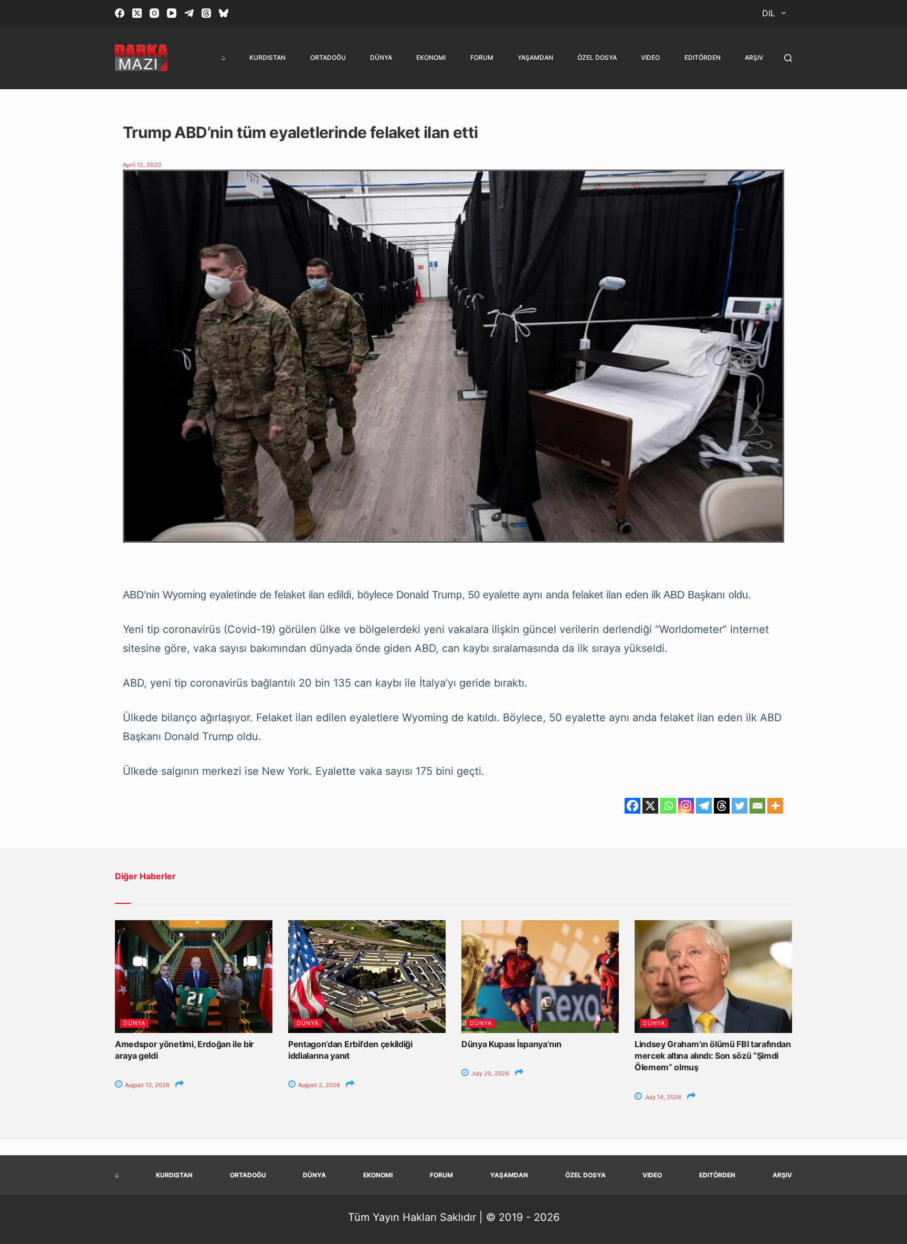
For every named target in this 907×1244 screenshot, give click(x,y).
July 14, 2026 (662, 1097)
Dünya (381, 57)
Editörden (702, 57)
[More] (775, 806)
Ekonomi (431, 57)
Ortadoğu (328, 57)
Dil (768, 13)
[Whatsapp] (668, 806)
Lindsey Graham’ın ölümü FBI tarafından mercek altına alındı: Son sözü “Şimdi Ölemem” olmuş (713, 1056)
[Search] (788, 58)
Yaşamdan (535, 57)
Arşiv (754, 57)
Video (650, 57)
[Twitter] (739, 806)
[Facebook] (119, 13)
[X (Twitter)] (137, 13)
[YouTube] (171, 13)
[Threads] (206, 13)
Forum (481, 57)
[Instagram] (154, 13)
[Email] (757, 806)
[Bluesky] (223, 13)
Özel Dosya (597, 57)
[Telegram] (189, 13)
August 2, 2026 (318, 1085)
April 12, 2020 (142, 164)
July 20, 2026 (489, 1073)
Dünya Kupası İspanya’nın (511, 1044)
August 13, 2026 (146, 1085)
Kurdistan (267, 57)
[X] (650, 806)
